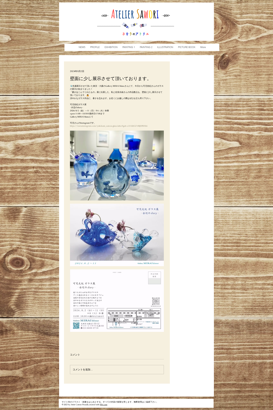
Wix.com (103, 404)
